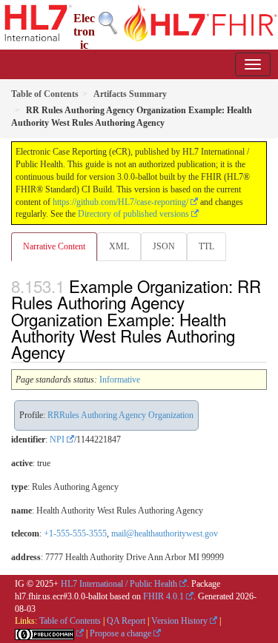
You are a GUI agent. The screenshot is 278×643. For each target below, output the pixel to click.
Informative (119, 379)
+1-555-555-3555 (75, 533)
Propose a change (120, 633)
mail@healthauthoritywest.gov (164, 533)
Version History (179, 621)
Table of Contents (70, 621)
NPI (57, 439)
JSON (164, 246)
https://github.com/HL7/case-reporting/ (120, 202)
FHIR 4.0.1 (163, 596)
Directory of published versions (133, 214)
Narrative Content (54, 246)
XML (119, 246)
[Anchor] (73, 351)
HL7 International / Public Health (119, 584)
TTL (206, 246)
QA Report (126, 621)
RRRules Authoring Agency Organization (120, 415)
